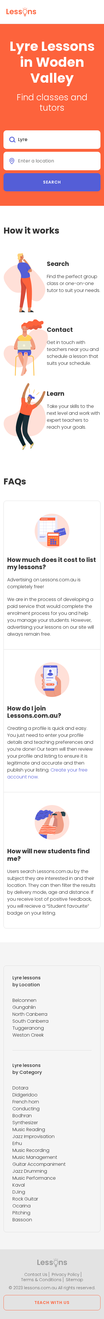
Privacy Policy (65, 1274)
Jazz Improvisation (33, 1136)
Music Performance (34, 1178)
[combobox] (51, 139)
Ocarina (21, 1206)
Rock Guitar (25, 1199)
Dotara (20, 1088)
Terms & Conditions (41, 1280)
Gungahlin (24, 1007)
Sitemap (74, 1280)
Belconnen (24, 1000)
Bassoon (22, 1219)
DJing (18, 1192)
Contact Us (35, 1274)
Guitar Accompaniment (39, 1164)
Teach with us (52, 1302)
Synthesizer (25, 1122)
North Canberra (29, 1014)
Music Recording (30, 1150)
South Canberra (30, 1021)
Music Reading (28, 1129)
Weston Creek (28, 1035)
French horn (25, 1101)
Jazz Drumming (29, 1171)
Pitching (21, 1212)
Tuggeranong (28, 1028)
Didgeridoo (25, 1095)
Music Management (34, 1157)
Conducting (26, 1108)
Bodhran (22, 1115)
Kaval (18, 1185)
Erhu (17, 1143)
